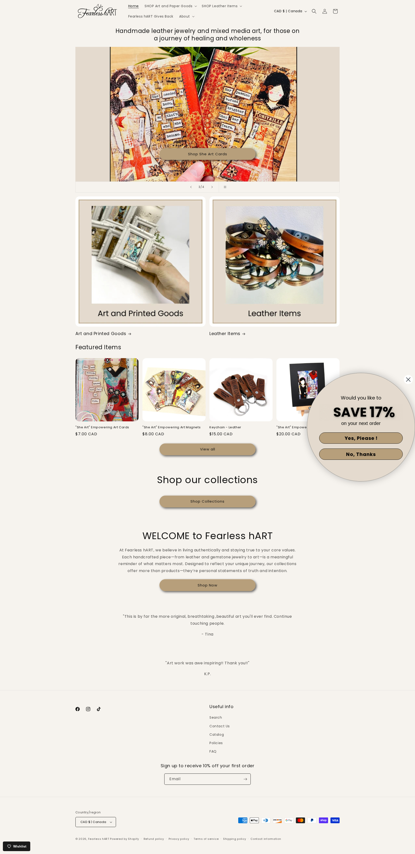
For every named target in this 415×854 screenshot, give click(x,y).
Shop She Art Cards (207, 153)
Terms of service (206, 839)
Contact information (265, 839)
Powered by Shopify (124, 839)
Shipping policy (234, 839)
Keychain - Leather (225, 427)
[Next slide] (212, 187)
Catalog (216, 734)
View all (207, 449)
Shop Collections (207, 501)
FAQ (213, 751)
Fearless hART (98, 839)
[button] (170, 6)
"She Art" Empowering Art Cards (102, 427)
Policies (216, 743)
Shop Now (207, 585)
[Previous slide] (191, 187)
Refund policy (154, 839)
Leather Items (224, 333)
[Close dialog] (408, 379)
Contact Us (219, 726)
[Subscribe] (245, 779)
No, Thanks (361, 454)
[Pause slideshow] (224, 187)
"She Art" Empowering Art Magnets (171, 427)
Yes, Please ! (361, 438)
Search (215, 717)
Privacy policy (179, 839)
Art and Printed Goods (100, 333)
